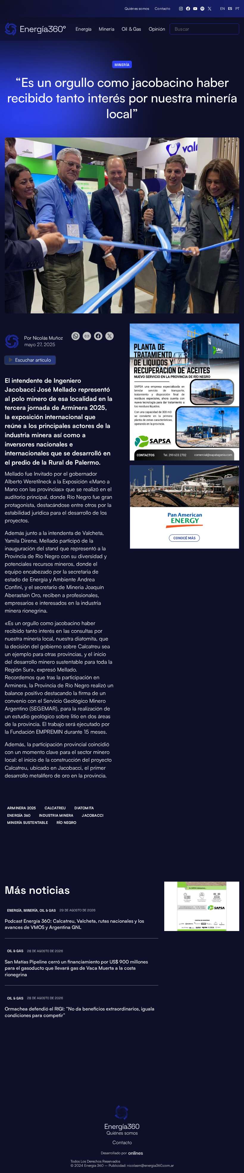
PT (237, 9)
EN (222, 9)
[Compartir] (92, 336)
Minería (122, 65)
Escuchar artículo (33, 360)
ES (230, 9)
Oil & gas (48, 910)
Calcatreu (55, 808)
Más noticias (37, 890)
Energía (14, 910)
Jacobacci (92, 815)
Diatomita (84, 808)
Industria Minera (56, 815)
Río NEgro (66, 822)
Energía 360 (18, 815)
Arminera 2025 (21, 808)
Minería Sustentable (27, 822)
